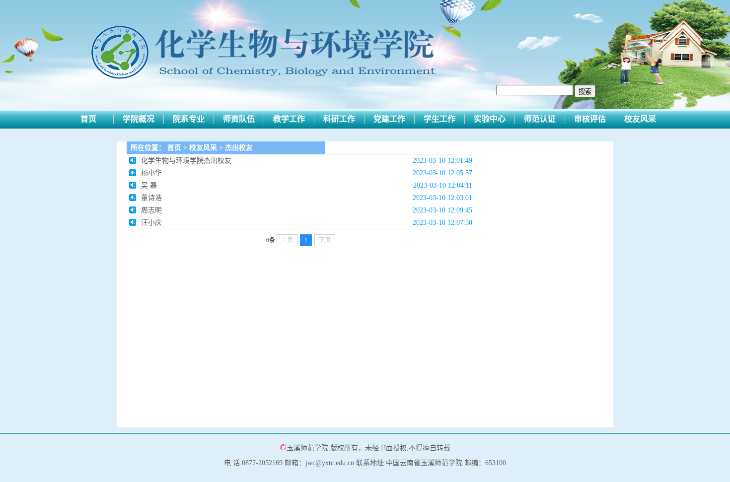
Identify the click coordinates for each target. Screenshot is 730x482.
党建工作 (389, 119)
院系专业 (189, 119)
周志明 (151, 210)
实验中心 (490, 119)
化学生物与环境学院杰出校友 (186, 160)
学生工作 (439, 119)
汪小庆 (151, 222)
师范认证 (540, 119)
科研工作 (339, 119)
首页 (88, 119)
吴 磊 (149, 185)
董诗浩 (151, 198)
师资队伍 (239, 119)
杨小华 (151, 173)
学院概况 (138, 119)
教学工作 (289, 119)
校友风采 (640, 119)
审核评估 (590, 119)
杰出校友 (239, 147)
